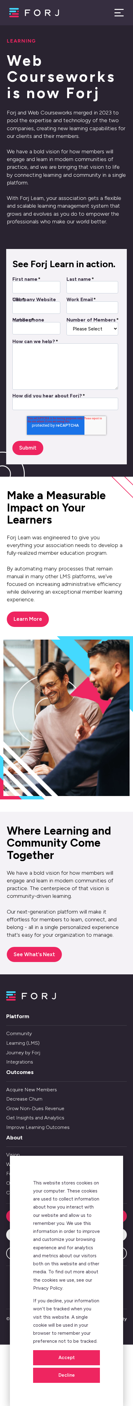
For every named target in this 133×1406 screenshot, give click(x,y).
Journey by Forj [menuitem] (23, 1053)
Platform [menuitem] (17, 1016)
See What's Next (34, 954)
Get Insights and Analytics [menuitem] (35, 1118)
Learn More (28, 619)
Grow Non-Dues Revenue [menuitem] (35, 1108)
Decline (66, 1375)
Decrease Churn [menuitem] (24, 1099)
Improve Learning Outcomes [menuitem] (38, 1127)
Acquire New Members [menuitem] (31, 1090)
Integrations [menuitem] (19, 1062)
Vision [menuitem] (13, 1155)
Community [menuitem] (19, 1033)
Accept (66, 1357)
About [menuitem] (14, 1137)
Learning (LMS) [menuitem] (23, 1043)
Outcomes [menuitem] (20, 1072)
